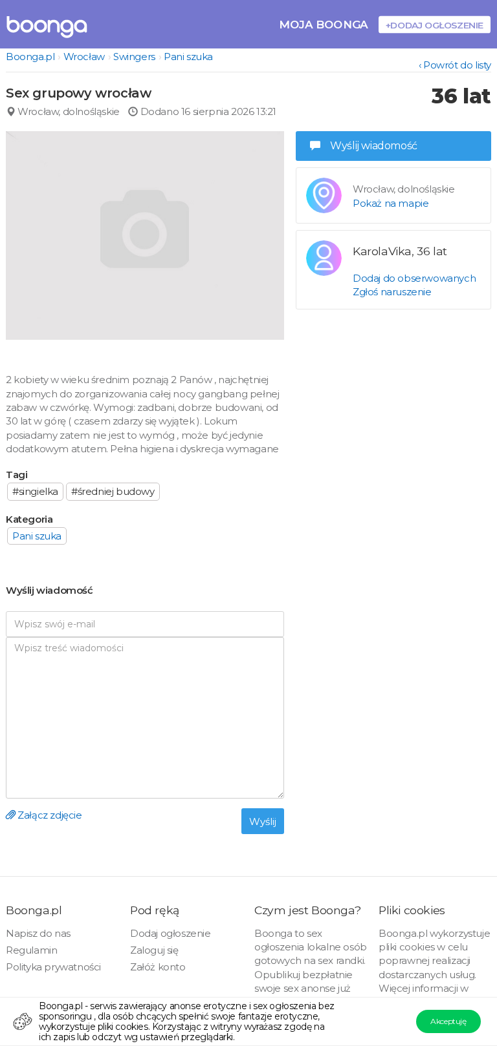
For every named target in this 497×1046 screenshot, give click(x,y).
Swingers (134, 56)
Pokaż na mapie (390, 203)
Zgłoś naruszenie (392, 292)
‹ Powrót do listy (455, 65)
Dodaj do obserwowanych (414, 278)
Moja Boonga (323, 24)
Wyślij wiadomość (373, 146)
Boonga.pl (30, 56)
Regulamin (31, 950)
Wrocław (84, 56)
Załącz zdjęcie (49, 815)
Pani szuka (188, 56)
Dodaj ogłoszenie (170, 933)
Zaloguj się (154, 950)
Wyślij (262, 821)
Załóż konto (158, 967)
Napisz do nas (38, 933)
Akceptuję (448, 1021)
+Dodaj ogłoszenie (434, 24)
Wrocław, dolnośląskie (68, 111)
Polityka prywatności (53, 967)
